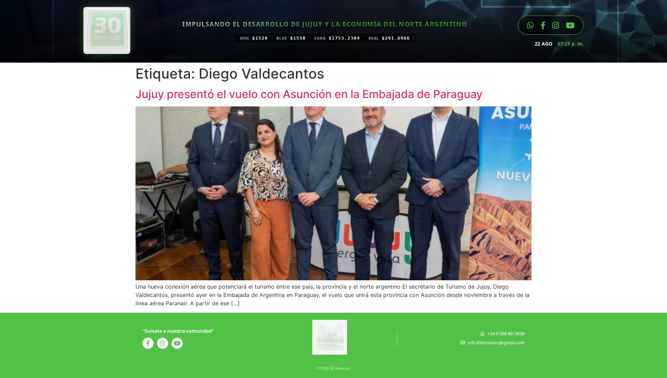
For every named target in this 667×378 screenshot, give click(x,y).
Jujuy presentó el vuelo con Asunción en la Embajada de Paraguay (309, 94)
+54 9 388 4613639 (506, 333)
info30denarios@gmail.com (496, 342)
